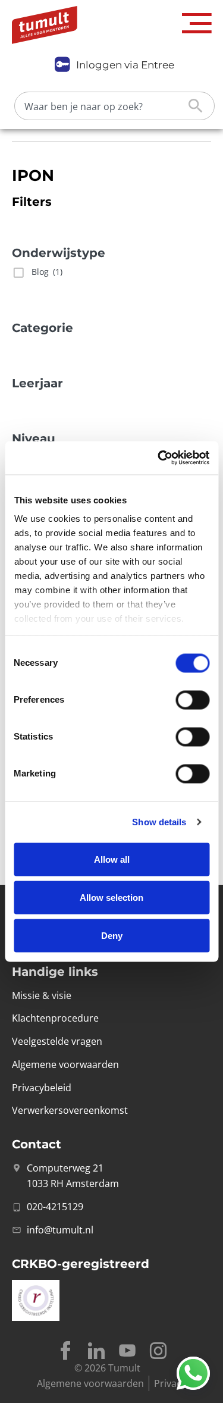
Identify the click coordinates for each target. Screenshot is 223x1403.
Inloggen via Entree (125, 65)
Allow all (112, 859)
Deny (112, 935)
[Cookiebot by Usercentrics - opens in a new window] (158, 458)
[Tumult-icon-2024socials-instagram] (158, 1350)
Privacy (170, 1383)
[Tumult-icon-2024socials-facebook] (65, 1350)
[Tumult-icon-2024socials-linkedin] (96, 1350)
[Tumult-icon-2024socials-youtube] (127, 1350)
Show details (159, 822)
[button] (197, 23)
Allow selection (111, 897)
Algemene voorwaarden (90, 1383)
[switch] (192, 699)
